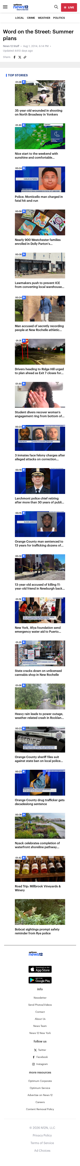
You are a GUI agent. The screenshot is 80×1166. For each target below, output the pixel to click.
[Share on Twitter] (19, 57)
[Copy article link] (24, 57)
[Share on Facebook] (14, 57)
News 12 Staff (11, 46)
